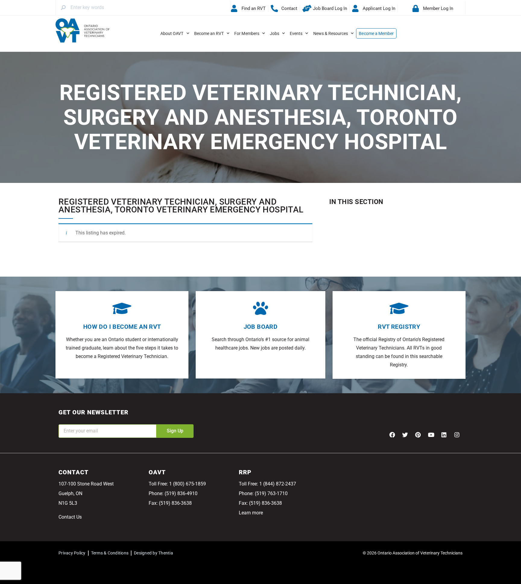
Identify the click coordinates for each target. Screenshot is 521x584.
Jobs (274, 33)
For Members (246, 33)
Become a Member (376, 33)
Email (64, 420)
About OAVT (172, 33)
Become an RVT (209, 33)
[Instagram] (457, 435)
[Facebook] (392, 435)
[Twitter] (405, 435)
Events (296, 33)
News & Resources (330, 33)
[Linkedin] (444, 435)
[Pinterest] (418, 435)
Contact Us (70, 517)
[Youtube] (431, 435)
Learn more (251, 513)
